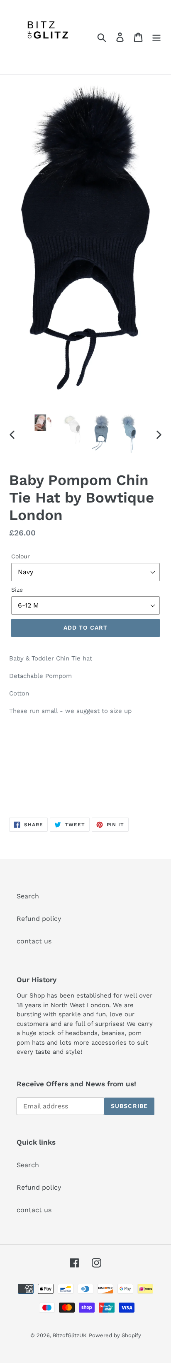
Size (17, 589)
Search (28, 896)
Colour (20, 556)
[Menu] (156, 37)
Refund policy (39, 919)
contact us (34, 941)
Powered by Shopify (115, 1335)
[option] (43, 422)
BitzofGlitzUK (70, 1335)
